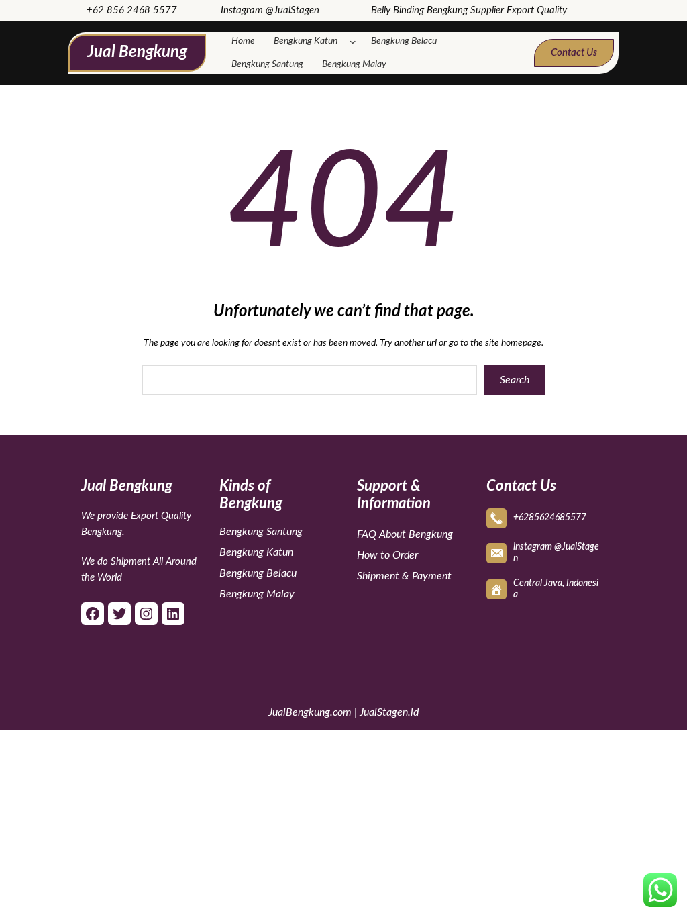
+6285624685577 (549, 517)
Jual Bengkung (137, 52)
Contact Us (574, 53)
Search (514, 380)
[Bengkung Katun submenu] (356, 41)
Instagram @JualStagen (270, 10)
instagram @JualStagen (556, 552)
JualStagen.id (389, 712)
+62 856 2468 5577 (132, 10)
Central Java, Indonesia (555, 589)
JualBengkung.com (310, 712)
